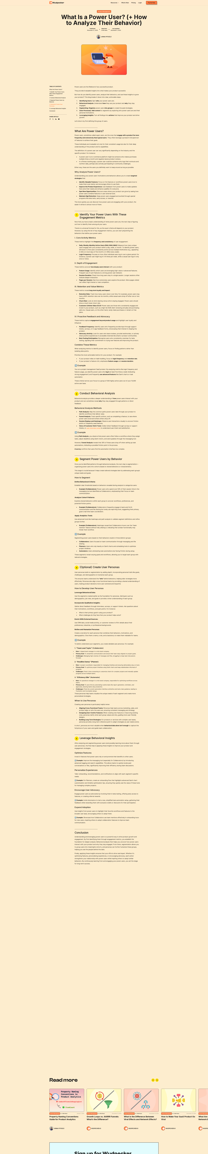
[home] (59, 2)
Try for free (151, 2)
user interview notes (93, 428)
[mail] (59, 119)
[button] (114, 2)
